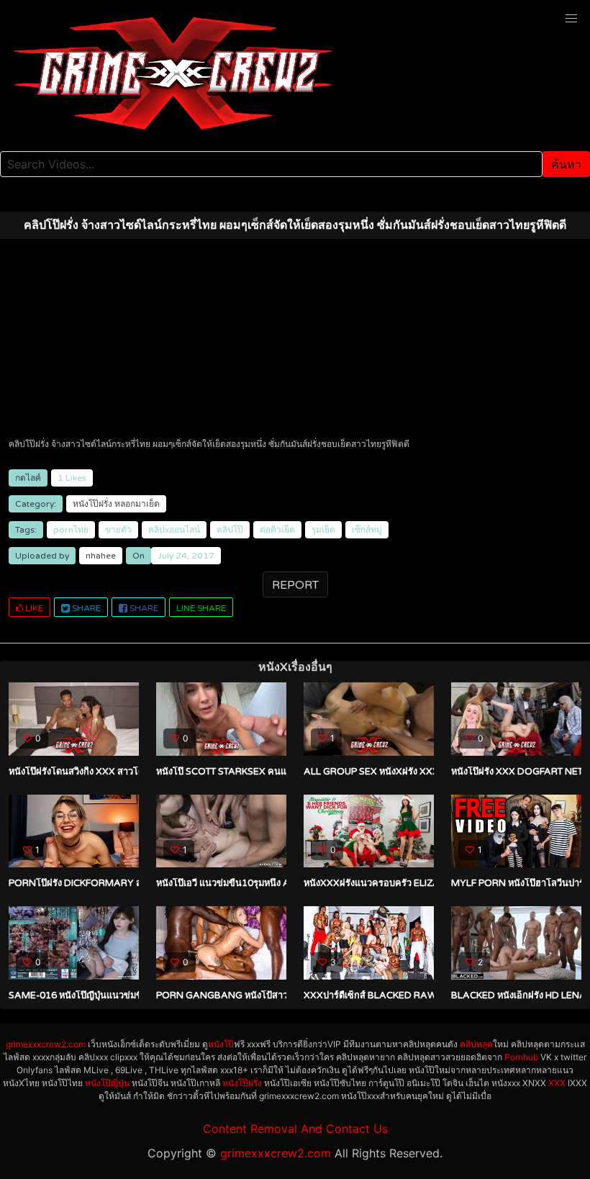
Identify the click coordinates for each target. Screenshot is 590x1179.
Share (85, 608)
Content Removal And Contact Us (295, 1128)
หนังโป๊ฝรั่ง (92, 504)
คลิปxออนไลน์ (174, 530)
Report (295, 585)
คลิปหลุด (476, 1044)
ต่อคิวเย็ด (277, 530)
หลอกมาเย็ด (137, 504)
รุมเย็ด (323, 530)
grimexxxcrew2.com (46, 1044)
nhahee (101, 556)
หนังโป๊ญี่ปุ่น (107, 1083)
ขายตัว (118, 530)
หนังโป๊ (221, 1044)
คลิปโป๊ (230, 530)
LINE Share (201, 608)
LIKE (33, 608)
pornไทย (70, 530)
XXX (557, 1083)
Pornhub (521, 1057)
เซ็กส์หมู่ (367, 530)
